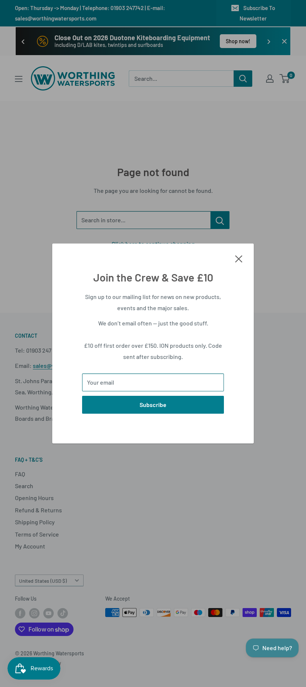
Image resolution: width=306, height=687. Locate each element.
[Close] (239, 258)
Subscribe (153, 404)
